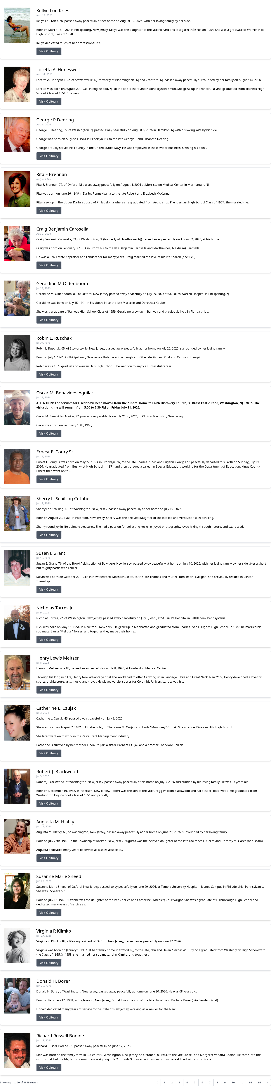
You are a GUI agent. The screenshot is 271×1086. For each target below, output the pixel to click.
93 (259, 1082)
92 (250, 1082)
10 (233, 1082)
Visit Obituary (48, 51)
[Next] (267, 1082)
